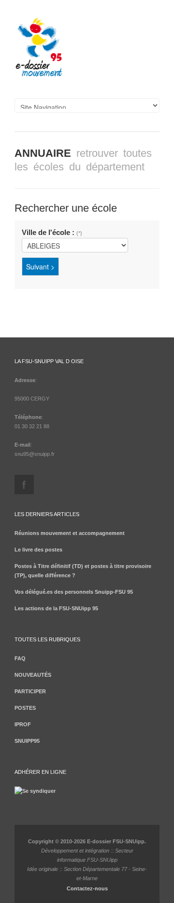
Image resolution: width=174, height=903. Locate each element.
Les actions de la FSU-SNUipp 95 (56, 608)
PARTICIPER (30, 691)
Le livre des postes (38, 549)
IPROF (22, 724)
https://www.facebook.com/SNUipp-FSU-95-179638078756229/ (24, 484)
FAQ (20, 658)
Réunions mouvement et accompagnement (69, 533)
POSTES (25, 708)
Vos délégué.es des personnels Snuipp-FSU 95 (73, 592)
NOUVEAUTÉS (32, 675)
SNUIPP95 (27, 741)
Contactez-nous (87, 888)
